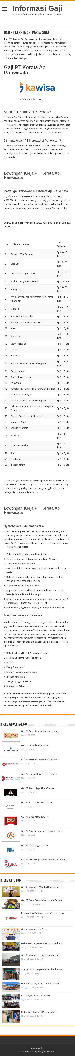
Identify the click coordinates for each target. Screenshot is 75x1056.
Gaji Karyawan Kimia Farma (34, 929)
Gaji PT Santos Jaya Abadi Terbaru (38, 788)
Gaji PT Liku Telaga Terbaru (34, 845)
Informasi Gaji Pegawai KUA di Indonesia (41, 969)
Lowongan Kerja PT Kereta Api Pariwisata (32, 175)
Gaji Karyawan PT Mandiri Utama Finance (41, 887)
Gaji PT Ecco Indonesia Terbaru (36, 802)
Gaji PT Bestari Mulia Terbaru (35, 745)
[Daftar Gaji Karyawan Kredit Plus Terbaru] (11, 946)
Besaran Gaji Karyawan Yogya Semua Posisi (42, 913)
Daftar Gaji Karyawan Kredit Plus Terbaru (41, 943)
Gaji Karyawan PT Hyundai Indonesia (39, 955)
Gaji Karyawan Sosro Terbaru (35, 995)
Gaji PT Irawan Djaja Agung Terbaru (39, 774)
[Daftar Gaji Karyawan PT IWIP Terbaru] (11, 987)
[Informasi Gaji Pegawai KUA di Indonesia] (11, 974)
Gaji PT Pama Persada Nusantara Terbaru (41, 900)
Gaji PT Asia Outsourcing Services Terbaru (42, 831)
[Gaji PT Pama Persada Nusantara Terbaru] (11, 904)
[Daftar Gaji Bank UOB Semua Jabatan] (11, 1016)
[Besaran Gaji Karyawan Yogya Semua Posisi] (11, 919)
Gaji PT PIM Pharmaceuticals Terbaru (39, 759)
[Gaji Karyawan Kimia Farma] (11, 934)
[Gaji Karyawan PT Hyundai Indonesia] (11, 959)
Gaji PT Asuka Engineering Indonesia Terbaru (43, 859)
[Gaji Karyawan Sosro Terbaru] (11, 1001)
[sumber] (59, 132)
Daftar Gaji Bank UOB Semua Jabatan (39, 1012)
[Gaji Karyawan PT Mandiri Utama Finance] (11, 891)
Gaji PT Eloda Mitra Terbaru (35, 816)
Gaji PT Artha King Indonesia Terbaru (39, 731)
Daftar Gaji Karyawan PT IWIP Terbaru (40, 983)
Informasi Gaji (37, 8)
